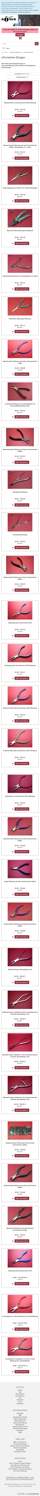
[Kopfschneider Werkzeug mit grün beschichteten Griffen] (20, 1173)
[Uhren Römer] (8, 19)
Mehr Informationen (22, 116)
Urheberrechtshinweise (20, 1428)
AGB (20, 1415)
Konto (20, 1402)
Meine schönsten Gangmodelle (20, 1446)
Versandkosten (20, 1396)
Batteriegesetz (20, 1425)
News (20, 1432)
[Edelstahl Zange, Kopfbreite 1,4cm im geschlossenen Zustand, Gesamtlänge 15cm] (20, 1042)
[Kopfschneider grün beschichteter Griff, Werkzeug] (20, 738)
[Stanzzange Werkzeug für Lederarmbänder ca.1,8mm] (20, 263)
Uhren (20, 1461)
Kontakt (20, 1390)
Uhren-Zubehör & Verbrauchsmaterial (20, 1469)
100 (22, 77)
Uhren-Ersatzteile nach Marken (20, 1467)
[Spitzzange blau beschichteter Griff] (20, 610)
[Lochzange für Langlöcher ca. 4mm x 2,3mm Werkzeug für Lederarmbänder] (20, 1346)
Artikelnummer (22, 74)
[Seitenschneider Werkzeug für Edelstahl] (20, 218)
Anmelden (20, 35)
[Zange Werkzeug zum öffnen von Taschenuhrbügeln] (20, 175)
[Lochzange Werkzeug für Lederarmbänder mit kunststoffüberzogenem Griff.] (20, 391)
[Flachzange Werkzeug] (20, 522)
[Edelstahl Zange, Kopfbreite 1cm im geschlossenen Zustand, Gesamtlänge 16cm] (20, 1085)
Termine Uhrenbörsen (20, 1448)
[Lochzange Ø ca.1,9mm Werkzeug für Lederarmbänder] (20, 1304)
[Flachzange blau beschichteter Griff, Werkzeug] (20, 653)
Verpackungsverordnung (20, 1427)
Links (20, 1398)
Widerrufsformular (20, 1421)
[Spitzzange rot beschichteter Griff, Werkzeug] (20, 784)
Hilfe (20, 1392)
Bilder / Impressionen (20, 1442)
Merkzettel (20, 1403)
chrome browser (21, 31)
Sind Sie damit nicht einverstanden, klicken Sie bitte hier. (20, 11)
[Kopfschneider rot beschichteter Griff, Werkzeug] (20, 90)
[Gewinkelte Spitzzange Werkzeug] (20, 306)
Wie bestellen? (20, 1394)
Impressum (20, 1413)
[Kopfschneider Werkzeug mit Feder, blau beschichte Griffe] (20, 349)
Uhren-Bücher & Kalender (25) (20, 1465)
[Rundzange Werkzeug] (20, 479)
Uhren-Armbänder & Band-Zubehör (20, 1463)
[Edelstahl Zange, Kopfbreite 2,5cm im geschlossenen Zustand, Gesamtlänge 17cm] (20, 1000)
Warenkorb (20, 1400)
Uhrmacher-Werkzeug (20, 1471)
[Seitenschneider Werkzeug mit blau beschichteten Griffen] (20, 826)
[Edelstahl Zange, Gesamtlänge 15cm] (20, 957)
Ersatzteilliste (20, 1450)
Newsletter (20, 1430)
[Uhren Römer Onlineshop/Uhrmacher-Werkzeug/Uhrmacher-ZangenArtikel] (26, 57)
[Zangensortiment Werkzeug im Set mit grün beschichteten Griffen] (20, 1130)
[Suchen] (37, 43)
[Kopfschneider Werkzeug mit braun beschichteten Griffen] (20, 565)
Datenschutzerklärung (20, 1423)
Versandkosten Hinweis (20, 1417)
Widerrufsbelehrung (20, 1419)
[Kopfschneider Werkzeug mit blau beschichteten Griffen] (20, 911)
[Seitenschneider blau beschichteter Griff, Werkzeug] (20, 695)
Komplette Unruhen (20, 1452)
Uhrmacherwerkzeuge (20, 1444)
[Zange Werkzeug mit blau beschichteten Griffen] (20, 869)
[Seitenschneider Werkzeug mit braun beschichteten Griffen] (20, 437)
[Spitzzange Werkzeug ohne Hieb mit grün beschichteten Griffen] (20, 1216)
